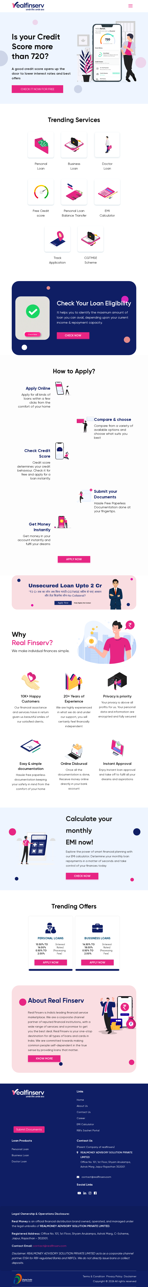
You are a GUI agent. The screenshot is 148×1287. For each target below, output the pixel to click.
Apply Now (74, 559)
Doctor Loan (19, 1161)
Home (80, 1099)
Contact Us (84, 1112)
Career (81, 1118)
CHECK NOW (82, 876)
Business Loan (20, 1155)
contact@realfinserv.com (49, 1246)
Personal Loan (20, 1149)
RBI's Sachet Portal (88, 1130)
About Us (82, 1105)
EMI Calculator (85, 1124)
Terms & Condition (94, 1276)
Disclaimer (130, 1276)
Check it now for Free (37, 89)
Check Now (73, 335)
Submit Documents (29, 1129)
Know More (44, 1058)
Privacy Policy (114, 1276)
